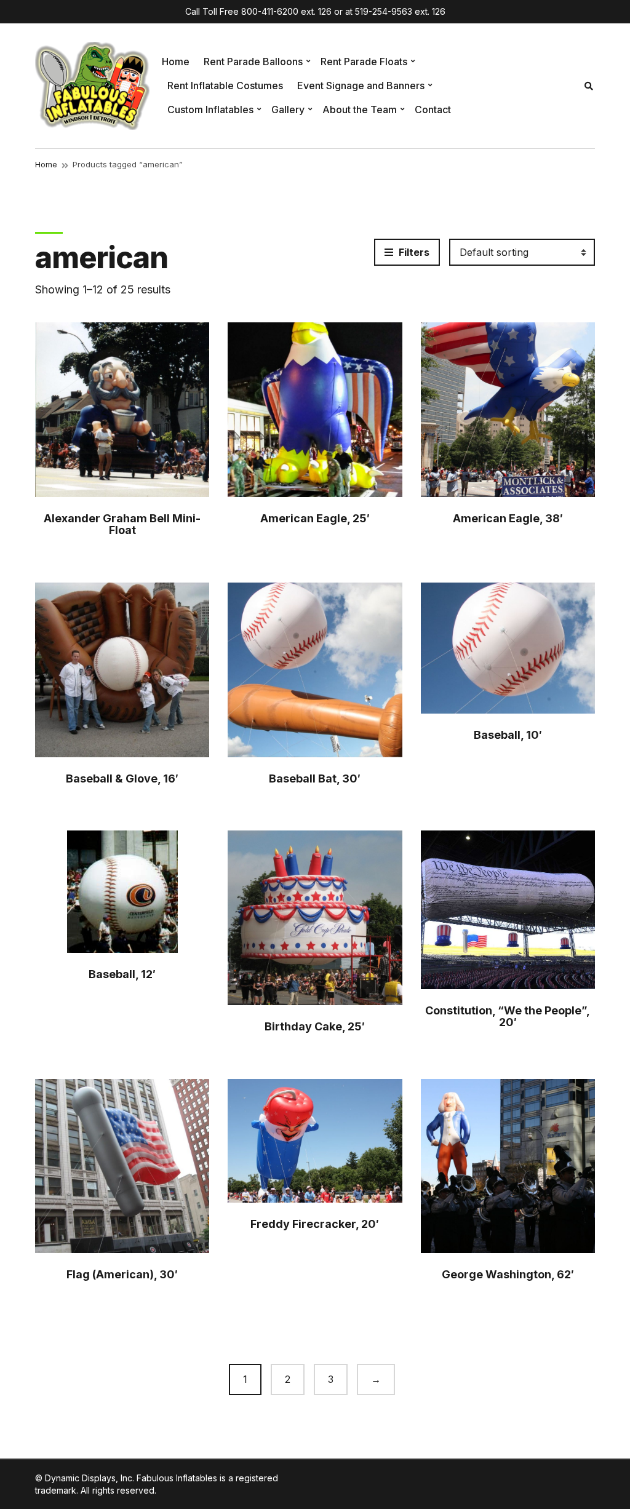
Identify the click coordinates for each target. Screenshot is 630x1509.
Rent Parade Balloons (253, 61)
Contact (433, 109)
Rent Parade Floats (364, 61)
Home (175, 61)
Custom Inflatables (210, 109)
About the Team (359, 109)
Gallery (288, 109)
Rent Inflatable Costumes (225, 85)
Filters (412, 252)
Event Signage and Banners (361, 85)
